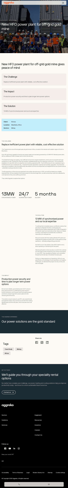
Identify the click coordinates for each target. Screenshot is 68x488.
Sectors (4, 415)
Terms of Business (17, 472)
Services (4, 425)
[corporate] (9, 2)
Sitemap (50, 472)
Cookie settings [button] (60, 472)
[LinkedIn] (47, 342)
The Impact (9, 91)
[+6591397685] (19, 484)
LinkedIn (14, 448)
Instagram (18, 448)
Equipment (38, 415)
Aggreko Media (9, 448)
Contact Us (38, 435)
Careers (37, 430)
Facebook (5, 448)
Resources (38, 420)
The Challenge (10, 77)
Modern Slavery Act (38, 472)
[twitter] (42, 342)
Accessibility (5, 472)
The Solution (9, 106)
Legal (28, 472)
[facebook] (36, 342)
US (3, 461)
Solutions (5, 420)
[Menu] (63, 2)
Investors (38, 425)
